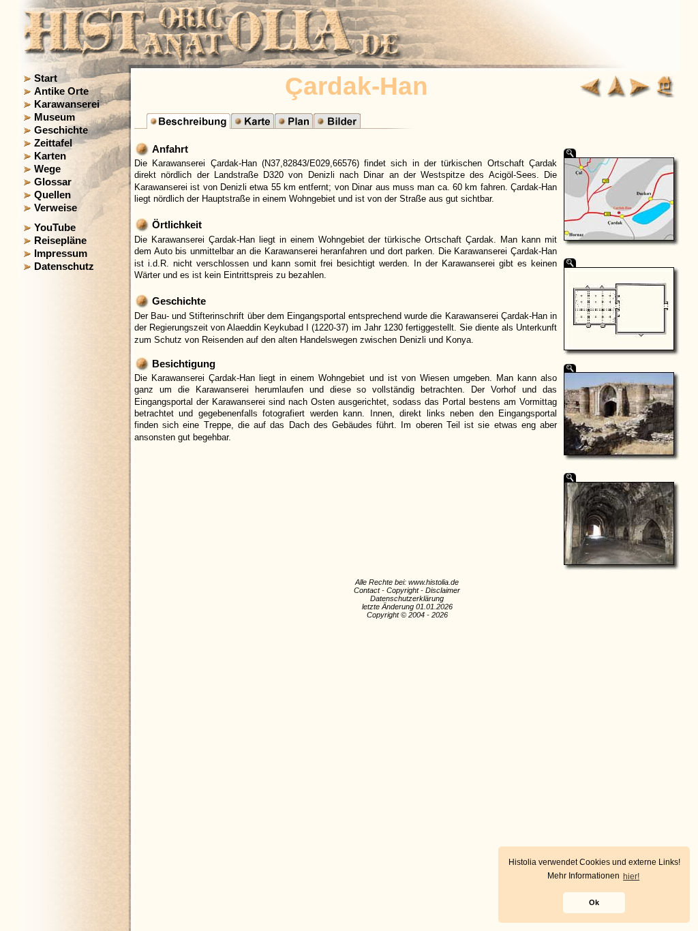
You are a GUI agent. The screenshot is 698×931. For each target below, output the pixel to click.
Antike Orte (61, 91)
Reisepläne (60, 240)
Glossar (53, 182)
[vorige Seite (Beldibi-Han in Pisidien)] (591, 94)
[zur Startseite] (666, 94)
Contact (367, 590)
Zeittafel (53, 143)
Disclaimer (442, 590)
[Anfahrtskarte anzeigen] (252, 125)
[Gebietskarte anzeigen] (293, 125)
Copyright (402, 590)
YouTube (55, 227)
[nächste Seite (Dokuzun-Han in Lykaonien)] (640, 94)
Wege (47, 169)
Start (45, 78)
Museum (54, 117)
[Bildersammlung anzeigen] (337, 125)
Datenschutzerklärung (407, 598)
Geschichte (61, 130)
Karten (50, 156)
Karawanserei (67, 104)
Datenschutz (64, 266)
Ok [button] (594, 902)
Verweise (55, 207)
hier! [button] (631, 876)
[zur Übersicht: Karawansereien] (615, 94)
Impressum (60, 253)
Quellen (52, 194)
